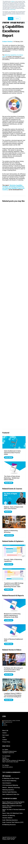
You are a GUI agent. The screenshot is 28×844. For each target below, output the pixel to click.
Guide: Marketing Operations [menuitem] (10, 820)
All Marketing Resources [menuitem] (9, 824)
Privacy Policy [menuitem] (6, 742)
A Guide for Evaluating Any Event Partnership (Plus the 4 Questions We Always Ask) (14, 251)
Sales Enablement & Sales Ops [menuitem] (10, 794)
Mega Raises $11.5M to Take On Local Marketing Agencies (14, 362)
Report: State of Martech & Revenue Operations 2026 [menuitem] (12, 806)
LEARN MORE (9, 535)
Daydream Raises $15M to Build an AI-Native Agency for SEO (13, 317)
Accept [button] (10, 18)
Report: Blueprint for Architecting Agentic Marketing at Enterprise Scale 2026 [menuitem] (13, 802)
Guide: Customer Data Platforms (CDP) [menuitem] (12, 822)
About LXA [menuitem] (5, 730)
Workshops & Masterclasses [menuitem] (9, 751)
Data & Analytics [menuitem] (6, 783)
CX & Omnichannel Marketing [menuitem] (10, 785)
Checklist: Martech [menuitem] (7, 817)
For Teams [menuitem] (5, 749)
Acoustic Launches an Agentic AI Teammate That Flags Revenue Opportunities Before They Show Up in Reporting (14, 234)
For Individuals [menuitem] (6, 756)
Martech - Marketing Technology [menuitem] (11, 787)
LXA (5, 723)
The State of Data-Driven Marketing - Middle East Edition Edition (12, 477)
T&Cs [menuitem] (3, 737)
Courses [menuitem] (4, 758)
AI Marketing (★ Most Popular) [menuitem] (10, 778)
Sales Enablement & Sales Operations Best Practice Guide (12, 452)
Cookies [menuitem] (4, 739)
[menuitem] (6, 776)
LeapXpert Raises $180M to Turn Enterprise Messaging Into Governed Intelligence (13, 217)
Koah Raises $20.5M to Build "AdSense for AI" (14, 347)
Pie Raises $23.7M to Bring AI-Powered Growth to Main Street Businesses (13, 669)
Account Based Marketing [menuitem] (9, 780)
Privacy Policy (12, 9)
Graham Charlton (7, 41)
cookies (12, 1)
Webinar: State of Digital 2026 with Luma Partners (13, 507)
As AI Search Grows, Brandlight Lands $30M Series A (12, 393)
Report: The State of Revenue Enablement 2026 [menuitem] (13, 810)
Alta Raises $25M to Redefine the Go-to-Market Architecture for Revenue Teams (13, 301)
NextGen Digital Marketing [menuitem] (9, 792)
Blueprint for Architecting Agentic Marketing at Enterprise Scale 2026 (12, 615)
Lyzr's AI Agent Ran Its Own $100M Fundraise (13, 408)
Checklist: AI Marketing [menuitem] (8, 815)
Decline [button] (17, 18)
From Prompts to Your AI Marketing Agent (13, 285)
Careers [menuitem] (4, 733)
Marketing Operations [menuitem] (8, 790)
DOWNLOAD (8, 564)
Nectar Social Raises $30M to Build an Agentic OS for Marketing (13, 377)
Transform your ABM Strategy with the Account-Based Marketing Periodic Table (13, 584)
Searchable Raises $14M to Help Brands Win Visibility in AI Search (13, 332)
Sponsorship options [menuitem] (7, 767)
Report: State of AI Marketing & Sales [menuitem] (12, 813)
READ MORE (8, 457)
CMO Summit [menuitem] (5, 759)
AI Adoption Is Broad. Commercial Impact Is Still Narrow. (13, 422)
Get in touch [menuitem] (5, 735)
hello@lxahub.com (8, 722)
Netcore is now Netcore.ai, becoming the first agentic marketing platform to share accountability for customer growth (14, 269)
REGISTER (8, 511)
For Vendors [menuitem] (5, 765)
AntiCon (5, 725)
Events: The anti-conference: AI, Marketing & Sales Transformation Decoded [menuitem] (13, 761)
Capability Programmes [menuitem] (8, 752)
